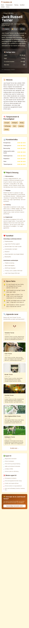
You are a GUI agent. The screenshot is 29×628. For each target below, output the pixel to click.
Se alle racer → (14, 448)
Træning (16, 5)
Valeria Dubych (7, 69)
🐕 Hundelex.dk (6, 2)
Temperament (9, 5)
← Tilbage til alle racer (8, 13)
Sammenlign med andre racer (14, 506)
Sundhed (22, 5)
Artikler (3, 7)
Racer (2, 5)
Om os (7, 7)
